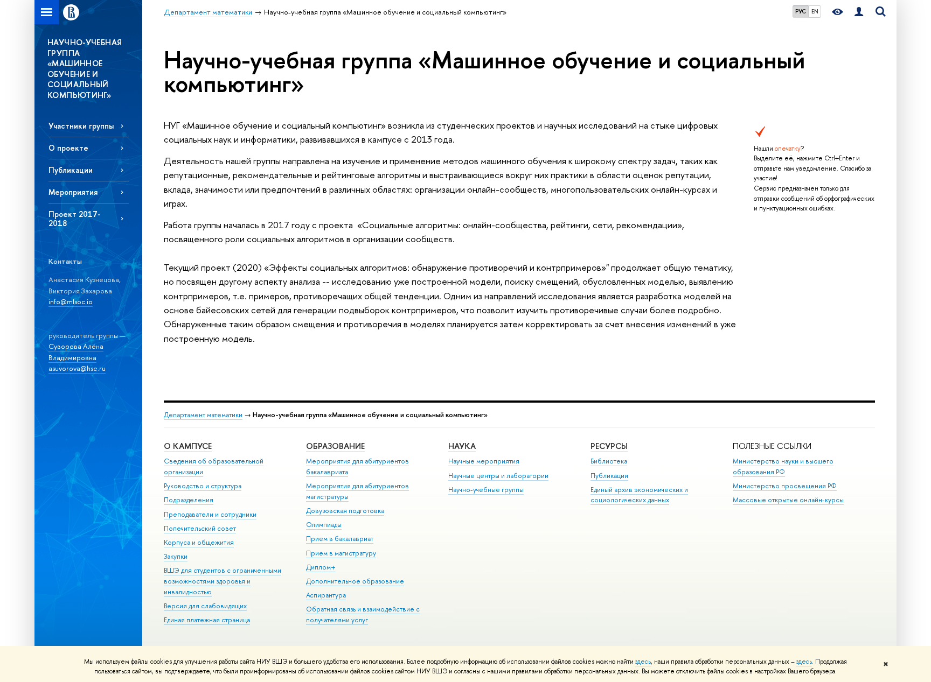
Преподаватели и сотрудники (210, 514)
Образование (335, 446)
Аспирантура (326, 595)
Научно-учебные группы (486, 489)
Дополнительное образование (355, 581)
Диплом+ (321, 567)
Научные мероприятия (483, 461)
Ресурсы (609, 446)
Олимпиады (324, 524)
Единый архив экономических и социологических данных (639, 495)
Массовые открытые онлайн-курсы (788, 499)
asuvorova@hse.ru (77, 368)
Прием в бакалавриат (339, 538)
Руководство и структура (202, 485)
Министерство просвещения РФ (785, 485)
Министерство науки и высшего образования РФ (783, 466)
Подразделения (188, 499)
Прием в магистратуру (341, 553)
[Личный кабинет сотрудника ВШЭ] (859, 12)
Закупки (175, 556)
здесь (643, 661)
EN (814, 11)
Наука (462, 446)
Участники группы (81, 126)
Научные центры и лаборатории (498, 475)
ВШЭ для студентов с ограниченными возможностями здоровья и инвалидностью (222, 581)
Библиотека (608, 461)
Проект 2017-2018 (74, 218)
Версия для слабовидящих (205, 605)
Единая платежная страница (207, 619)
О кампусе (188, 446)
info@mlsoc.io (70, 301)
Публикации (70, 170)
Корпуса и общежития (199, 542)
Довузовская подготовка (345, 510)
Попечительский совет (200, 528)
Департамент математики (203, 414)
